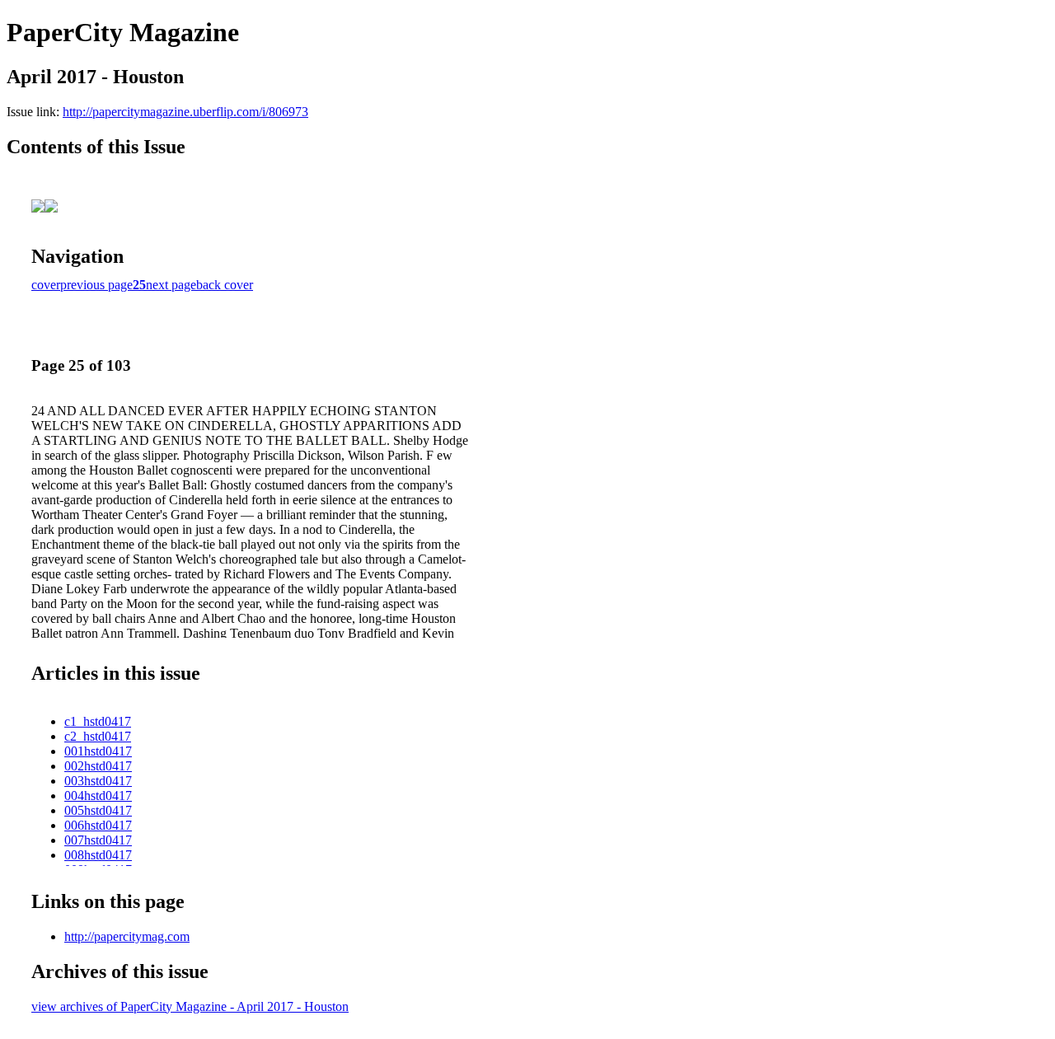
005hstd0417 (98, 810)
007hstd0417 (98, 840)
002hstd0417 (98, 766)
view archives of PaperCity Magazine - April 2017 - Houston (190, 1006)
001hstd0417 (98, 751)
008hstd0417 (98, 855)
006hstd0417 (98, 825)
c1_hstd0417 (97, 721)
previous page (96, 285)
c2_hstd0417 (97, 736)
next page (171, 285)
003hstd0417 (98, 781)
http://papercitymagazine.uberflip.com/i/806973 (185, 112)
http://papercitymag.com (127, 936)
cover (45, 285)
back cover (224, 285)
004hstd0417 (98, 796)
